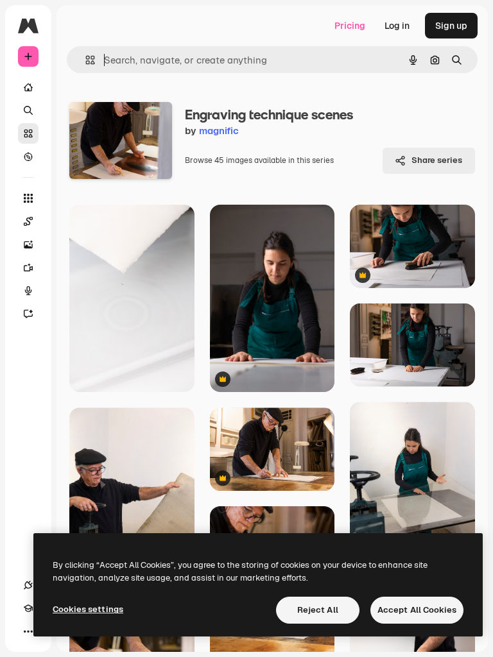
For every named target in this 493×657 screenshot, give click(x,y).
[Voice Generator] (28, 290)
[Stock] (28, 133)
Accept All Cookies (416, 609)
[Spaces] (28, 221)
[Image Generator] (28, 244)
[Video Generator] (28, 267)
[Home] (28, 87)
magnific (219, 130)
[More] (28, 631)
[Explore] (28, 156)
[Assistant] (28, 313)
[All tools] (28, 198)
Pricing (349, 25)
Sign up (451, 25)
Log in (397, 25)
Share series (436, 160)
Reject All (317, 609)
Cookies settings (88, 609)
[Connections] (28, 585)
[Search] (28, 110)
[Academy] (28, 608)
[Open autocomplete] (85, 60)
